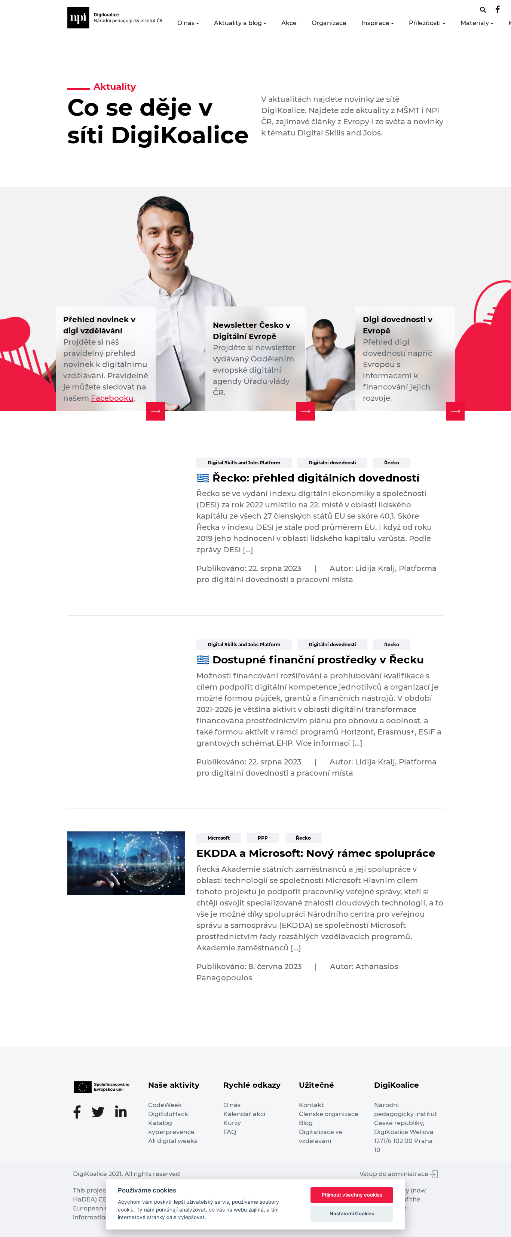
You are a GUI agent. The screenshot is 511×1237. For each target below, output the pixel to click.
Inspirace (375, 23)
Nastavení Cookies (352, 1213)
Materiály (474, 23)
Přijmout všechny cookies (352, 1195)
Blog (306, 1123)
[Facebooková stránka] (483, 9)
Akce (289, 23)
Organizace (329, 23)
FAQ (229, 1132)
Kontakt (311, 1105)
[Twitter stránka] (102, 1113)
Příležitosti (425, 23)
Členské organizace (328, 1114)
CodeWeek (165, 1105)
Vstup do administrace (394, 1174)
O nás (186, 23)
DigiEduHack (168, 1114)
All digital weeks (172, 1141)
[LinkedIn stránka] (121, 1113)
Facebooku (112, 398)
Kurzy (232, 1123)
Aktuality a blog (238, 23)
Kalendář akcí (244, 1114)
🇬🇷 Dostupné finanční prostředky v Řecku (310, 659)
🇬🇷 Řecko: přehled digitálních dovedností (307, 477)
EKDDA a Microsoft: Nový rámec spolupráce (315, 853)
